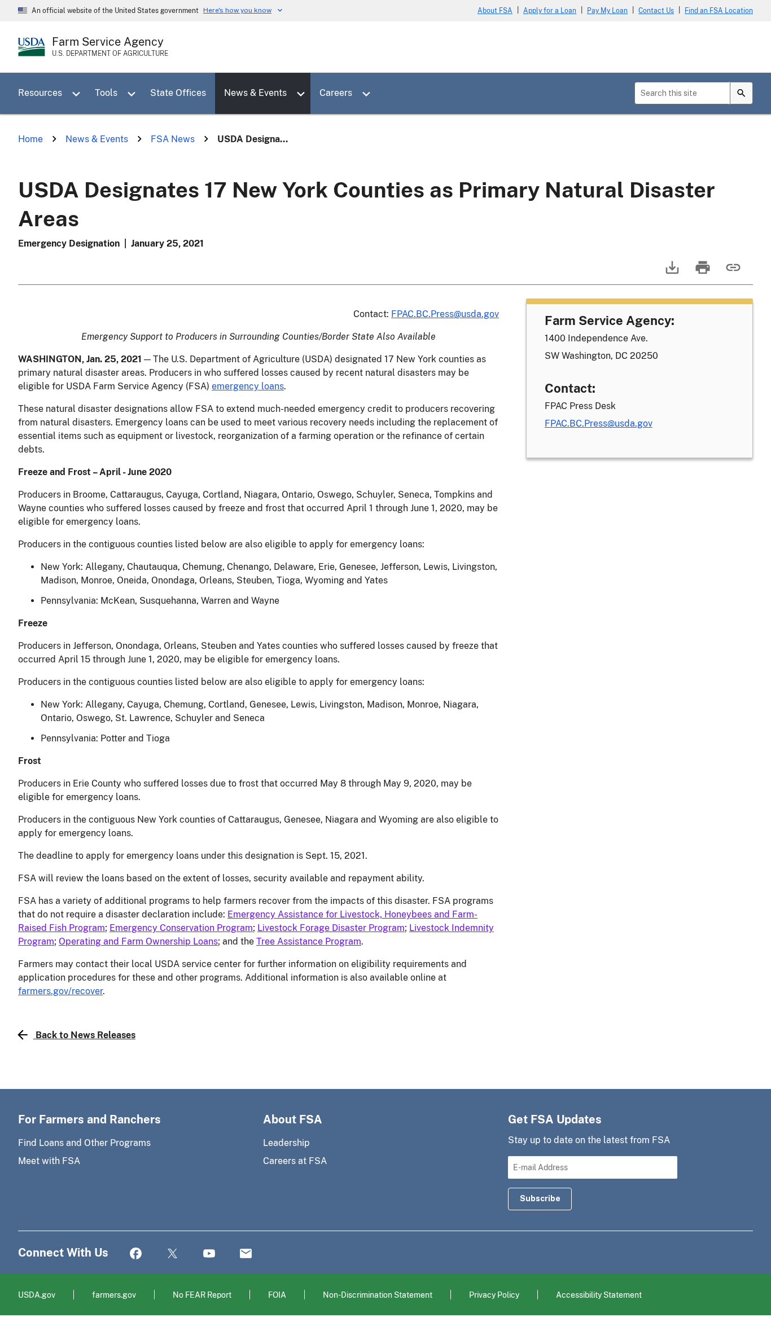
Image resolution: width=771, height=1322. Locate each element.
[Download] (671, 272)
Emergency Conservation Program (181, 928)
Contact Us (656, 11)
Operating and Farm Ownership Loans (138, 941)
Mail (246, 1254)
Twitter (172, 1254)
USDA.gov (36, 1294)
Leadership (286, 1142)
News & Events (255, 92)
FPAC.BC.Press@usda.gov (445, 314)
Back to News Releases (85, 1035)
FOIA (277, 1294)
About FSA (495, 11)
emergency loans (248, 386)
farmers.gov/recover (60, 991)
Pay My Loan (607, 11)
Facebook (136, 1254)
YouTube (209, 1254)
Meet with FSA (49, 1161)
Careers (335, 92)
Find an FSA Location (719, 11)
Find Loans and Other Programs (84, 1142)
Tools (106, 92)
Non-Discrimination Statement (377, 1294)
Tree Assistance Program (308, 941)
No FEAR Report (202, 1294)
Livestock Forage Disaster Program (331, 928)
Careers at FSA (295, 1161)
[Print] (701, 272)
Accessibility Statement (599, 1294)
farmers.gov (114, 1294)
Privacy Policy (494, 1294)
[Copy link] (732, 272)
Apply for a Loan (549, 11)
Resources (40, 92)
